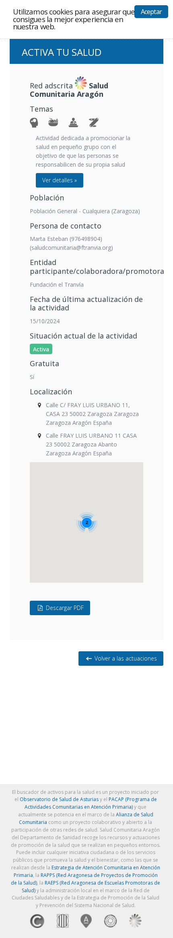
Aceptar (151, 11)
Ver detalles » (59, 180)
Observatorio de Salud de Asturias (59, 799)
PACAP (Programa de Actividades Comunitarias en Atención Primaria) (91, 803)
